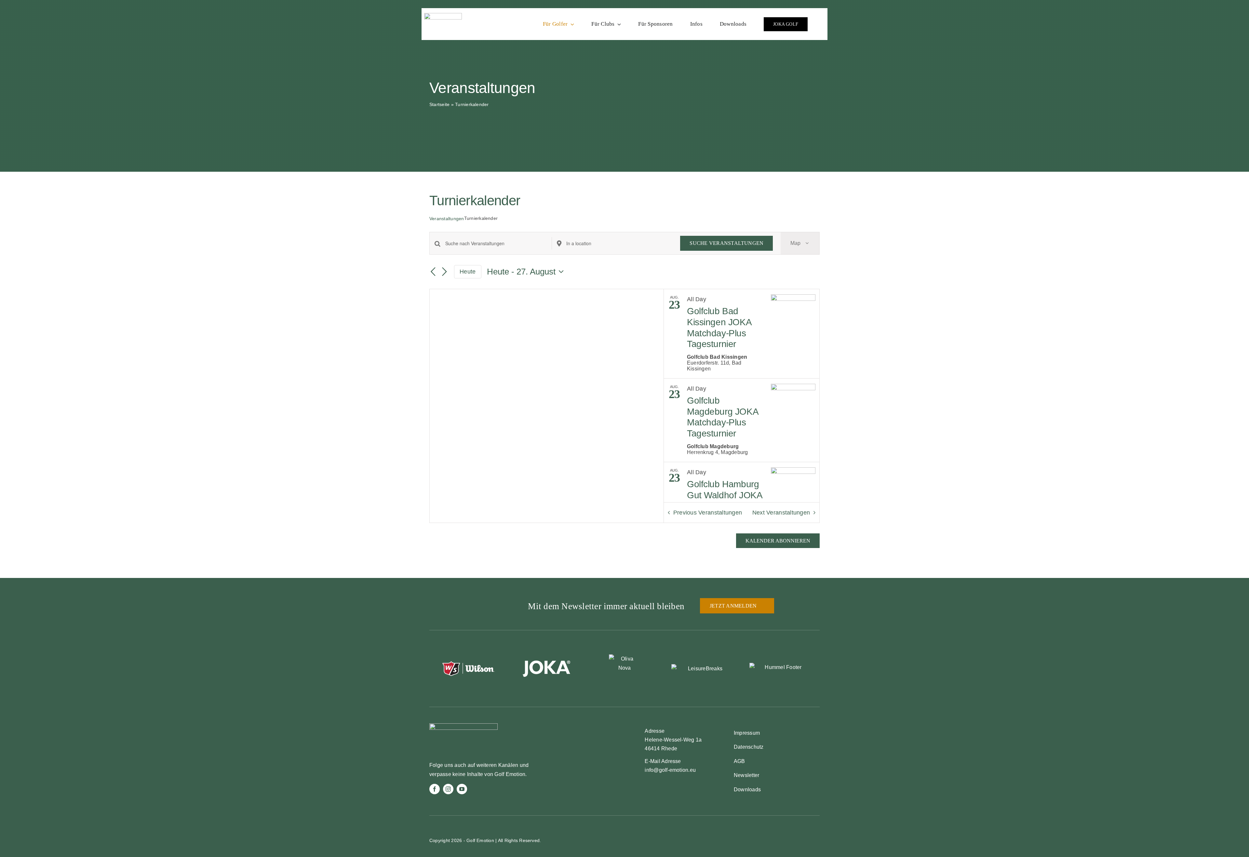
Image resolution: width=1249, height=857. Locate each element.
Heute (468, 271)
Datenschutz (749, 747)
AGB (739, 761)
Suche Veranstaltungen (726, 243)
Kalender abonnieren (777, 540)
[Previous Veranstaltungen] (433, 272)
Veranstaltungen (446, 218)
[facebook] (434, 789)
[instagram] (448, 789)
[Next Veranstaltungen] (444, 272)
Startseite (439, 104)
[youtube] (462, 789)
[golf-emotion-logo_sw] (443, 15)
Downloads (747, 789)
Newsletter (746, 775)
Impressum (747, 733)
